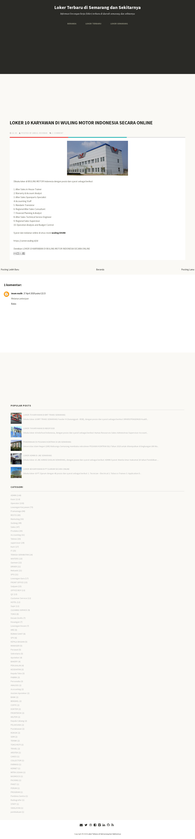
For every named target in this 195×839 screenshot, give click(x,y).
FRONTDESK (16, 713)
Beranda (71, 23)
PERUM (14, 788)
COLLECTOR (16, 760)
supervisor (16, 542)
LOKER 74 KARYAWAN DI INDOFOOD (39, 428)
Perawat (14, 649)
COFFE (14, 705)
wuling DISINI (59, 232)
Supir (13, 606)
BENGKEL (15, 701)
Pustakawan (16, 728)
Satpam (14, 586)
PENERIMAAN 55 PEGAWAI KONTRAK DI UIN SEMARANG (47, 442)
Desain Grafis (17, 618)
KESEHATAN (16, 669)
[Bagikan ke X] (20, 253)
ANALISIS (15, 685)
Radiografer (16, 800)
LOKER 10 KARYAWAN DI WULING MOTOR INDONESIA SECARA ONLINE (81, 123)
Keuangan (15, 622)
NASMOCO (15, 776)
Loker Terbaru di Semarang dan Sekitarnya (97, 7)
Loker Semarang (119, 23)
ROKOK (14, 732)
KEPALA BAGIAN (18, 641)
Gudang (14, 523)
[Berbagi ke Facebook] (23, 253)
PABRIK (14, 677)
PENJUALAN (16, 665)
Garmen (14, 562)
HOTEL (13, 602)
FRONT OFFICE (17, 582)
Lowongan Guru (18, 578)
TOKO (13, 614)
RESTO (14, 515)
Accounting (16, 535)
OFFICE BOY (16, 590)
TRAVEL (14, 748)
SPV (12, 637)
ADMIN (13, 495)
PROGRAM (15, 792)
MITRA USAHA (17, 772)
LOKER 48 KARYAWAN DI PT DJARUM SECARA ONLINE (46, 469)
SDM (13, 736)
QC (12, 594)
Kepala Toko (16, 673)
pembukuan (16, 812)
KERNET (14, 768)
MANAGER (15, 645)
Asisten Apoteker (19, 693)
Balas (13, 303)
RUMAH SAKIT (17, 633)
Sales (13, 527)
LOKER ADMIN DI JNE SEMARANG (37, 455)
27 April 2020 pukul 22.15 (34, 293)
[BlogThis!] (17, 253)
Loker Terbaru (93, 23)
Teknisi (14, 538)
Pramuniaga (16, 511)
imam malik (17, 293)
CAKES (14, 756)
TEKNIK (14, 740)
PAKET (13, 784)
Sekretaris (15, 653)
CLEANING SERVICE (19, 610)
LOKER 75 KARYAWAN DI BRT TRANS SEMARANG (44, 414)
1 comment (57, 133)
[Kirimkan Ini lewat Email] (14, 253)
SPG (12, 574)
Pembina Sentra (18, 796)
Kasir (13, 499)
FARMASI (14, 764)
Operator (15, 503)
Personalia (15, 681)
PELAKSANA (16, 724)
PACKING (14, 780)
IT (11, 550)
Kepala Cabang (17, 721)
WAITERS (15, 558)
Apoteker (15, 657)
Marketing (15, 519)
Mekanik (14, 570)
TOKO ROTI (16, 744)
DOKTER (14, 709)
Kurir (13, 546)
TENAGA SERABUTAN (20, 554)
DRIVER (14, 566)
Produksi (15, 531)
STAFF (13, 804)
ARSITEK (14, 752)
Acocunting (16, 689)
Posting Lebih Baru (10, 269)
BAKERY (14, 661)
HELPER (14, 717)
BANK (13, 697)
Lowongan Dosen (18, 626)
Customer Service (19, 598)
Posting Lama (187, 269)
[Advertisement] (97, 49)
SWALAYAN (15, 808)
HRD (12, 629)
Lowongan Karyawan (20, 507)
